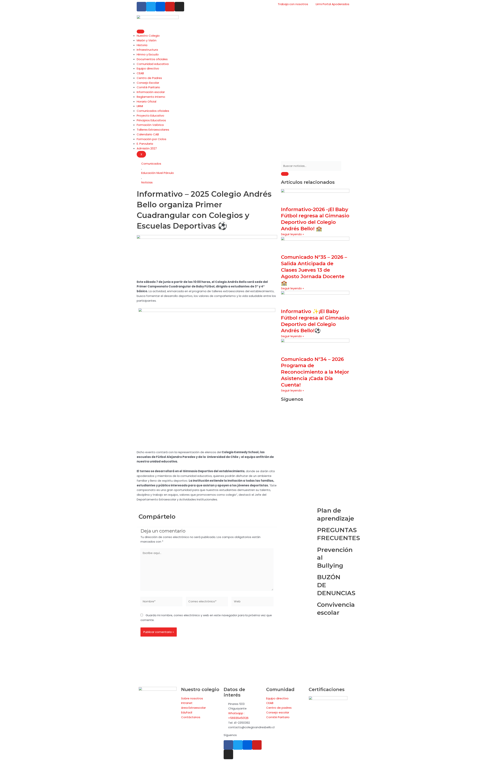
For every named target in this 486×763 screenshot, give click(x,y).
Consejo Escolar (148, 83)
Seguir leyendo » (292, 234)
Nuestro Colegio (148, 36)
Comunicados (151, 164)
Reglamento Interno (151, 97)
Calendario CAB (148, 134)
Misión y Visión (146, 40)
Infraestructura (147, 50)
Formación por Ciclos (151, 139)
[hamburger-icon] (140, 31)
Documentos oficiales (152, 59)
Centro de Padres (149, 78)
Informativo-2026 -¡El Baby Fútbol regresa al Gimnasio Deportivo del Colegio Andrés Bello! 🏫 (315, 219)
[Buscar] (285, 174)
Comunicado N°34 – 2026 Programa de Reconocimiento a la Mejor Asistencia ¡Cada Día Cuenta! (315, 372)
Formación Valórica (150, 125)
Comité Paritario (148, 87)
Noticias (147, 182)
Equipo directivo (148, 68)
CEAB (140, 73)
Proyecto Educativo (150, 116)
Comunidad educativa (153, 64)
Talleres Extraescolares (153, 130)
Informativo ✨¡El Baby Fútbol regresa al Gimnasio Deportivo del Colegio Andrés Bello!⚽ (315, 321)
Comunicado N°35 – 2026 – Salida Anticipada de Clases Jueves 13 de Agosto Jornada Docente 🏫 (314, 270)
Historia (142, 45)
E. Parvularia (145, 144)
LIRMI (140, 106)
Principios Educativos (151, 120)
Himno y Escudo (148, 54)
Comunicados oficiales (153, 111)
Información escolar (151, 92)
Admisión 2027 (147, 148)
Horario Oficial (146, 101)
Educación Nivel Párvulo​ (157, 173)
